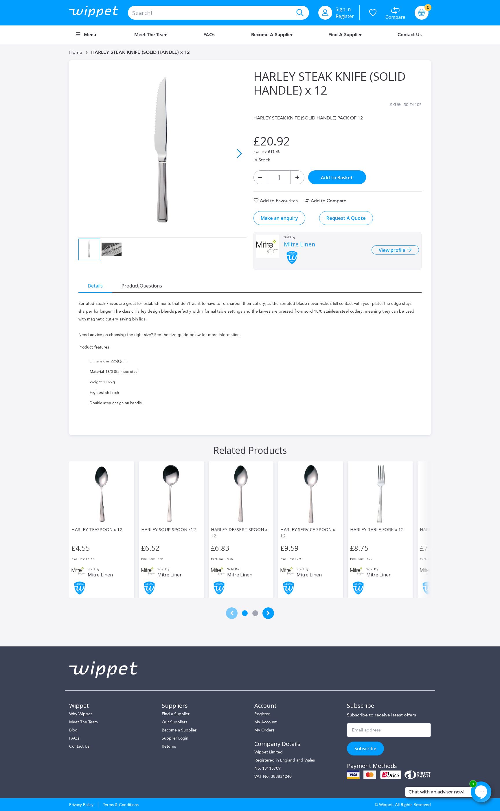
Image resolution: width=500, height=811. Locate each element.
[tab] (95, 285)
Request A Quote (346, 218)
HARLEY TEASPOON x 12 (96, 529)
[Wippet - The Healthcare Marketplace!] (98, 13)
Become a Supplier (272, 34)
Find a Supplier (345, 34)
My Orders (264, 730)
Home (75, 52)
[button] (239, 153)
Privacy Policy (81, 804)
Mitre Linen (299, 244)
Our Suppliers (174, 722)
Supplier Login (175, 738)
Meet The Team (83, 722)
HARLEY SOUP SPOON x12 (168, 529)
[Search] (300, 13)
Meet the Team (151, 34)
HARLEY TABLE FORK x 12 (377, 529)
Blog (73, 730)
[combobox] (218, 13)
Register (345, 16)
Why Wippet (80, 713)
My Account (265, 722)
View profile (393, 250)
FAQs (209, 34)
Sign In (343, 9)
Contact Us (410, 34)
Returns (169, 746)
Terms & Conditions (121, 804)
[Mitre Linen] (267, 246)
